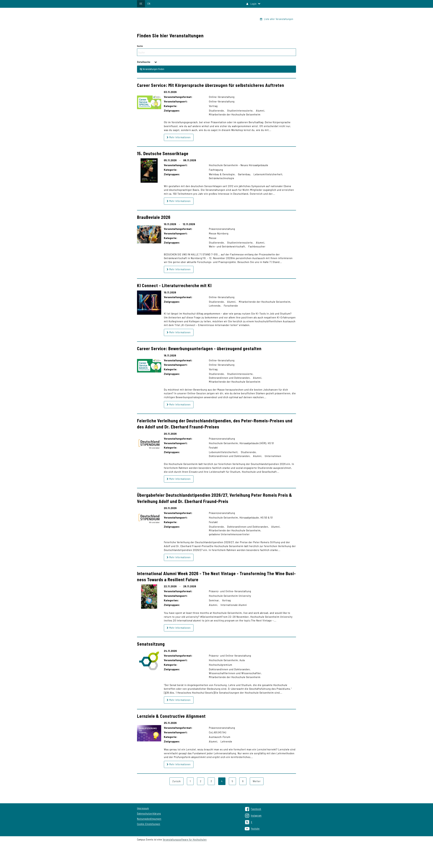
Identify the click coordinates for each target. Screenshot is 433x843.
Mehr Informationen (180, 137)
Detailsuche (144, 62)
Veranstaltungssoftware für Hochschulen (185, 839)
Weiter (257, 781)
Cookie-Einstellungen (148, 824)
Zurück (176, 781)
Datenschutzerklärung (149, 813)
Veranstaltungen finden (153, 69)
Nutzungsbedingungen (149, 818)
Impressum (143, 808)
